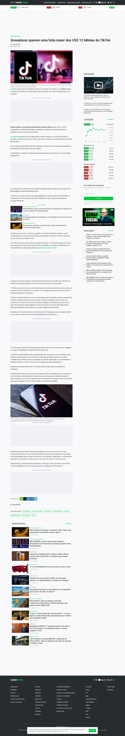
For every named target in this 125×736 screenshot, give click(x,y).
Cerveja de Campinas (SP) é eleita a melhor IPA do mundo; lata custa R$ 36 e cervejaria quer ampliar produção (49, 556)
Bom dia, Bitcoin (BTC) (36, 598)
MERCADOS (38, 690)
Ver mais (110, 230)
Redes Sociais (15, 36)
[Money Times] (21, 2)
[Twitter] (113, 3)
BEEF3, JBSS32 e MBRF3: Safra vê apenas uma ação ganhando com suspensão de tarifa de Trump (99, 272)
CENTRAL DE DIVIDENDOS (63, 696)
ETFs (87, 714)
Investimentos (34, 611)
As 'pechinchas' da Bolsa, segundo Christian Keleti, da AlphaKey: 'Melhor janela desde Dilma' (97, 257)
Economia (26, 215)
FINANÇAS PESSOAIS (40, 702)
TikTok (34, 515)
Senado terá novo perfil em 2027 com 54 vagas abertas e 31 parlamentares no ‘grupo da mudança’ (49, 579)
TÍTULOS (88, 717)
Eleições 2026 (33, 576)
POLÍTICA (37, 708)
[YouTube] (99, 3)
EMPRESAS (38, 693)
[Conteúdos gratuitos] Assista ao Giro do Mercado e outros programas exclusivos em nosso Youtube (97, 97)
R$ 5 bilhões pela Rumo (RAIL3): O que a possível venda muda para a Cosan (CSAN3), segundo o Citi (98, 243)
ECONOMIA (38, 696)
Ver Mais (68, 523)
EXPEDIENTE (13, 690)
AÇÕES (87, 690)
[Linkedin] (102, 3)
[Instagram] (96, 3)
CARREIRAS (38, 711)
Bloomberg (16, 44)
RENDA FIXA (38, 699)
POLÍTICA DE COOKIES (16, 702)
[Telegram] (108, 3)
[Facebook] (94, 2)
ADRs (87, 711)
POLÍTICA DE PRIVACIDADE (17, 699)
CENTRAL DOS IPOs (62, 690)
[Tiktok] (111, 3)
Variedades (33, 552)
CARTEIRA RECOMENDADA (63, 686)
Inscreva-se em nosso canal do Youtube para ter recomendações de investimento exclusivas (98, 104)
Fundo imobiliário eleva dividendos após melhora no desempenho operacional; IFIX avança (99, 265)
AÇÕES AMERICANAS (91, 699)
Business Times (37, 511)
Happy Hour (33, 564)
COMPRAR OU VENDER (62, 702)
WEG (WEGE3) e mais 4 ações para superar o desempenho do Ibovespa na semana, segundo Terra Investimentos (47, 210)
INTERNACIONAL (39, 705)
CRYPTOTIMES (111, 686)
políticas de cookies (62, 731)
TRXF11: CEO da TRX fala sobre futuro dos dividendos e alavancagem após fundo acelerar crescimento (99, 236)
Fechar (92, 730)
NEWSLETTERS (60, 711)
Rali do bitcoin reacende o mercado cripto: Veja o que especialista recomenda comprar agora (44, 226)
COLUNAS (59, 699)
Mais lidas (89, 231)
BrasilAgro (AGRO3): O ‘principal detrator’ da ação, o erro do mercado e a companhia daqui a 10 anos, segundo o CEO (50, 628)
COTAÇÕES (88, 686)
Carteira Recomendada (30, 206)
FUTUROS (88, 708)
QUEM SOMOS (14, 686)
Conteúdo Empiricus (29, 223)
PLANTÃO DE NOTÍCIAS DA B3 (64, 708)
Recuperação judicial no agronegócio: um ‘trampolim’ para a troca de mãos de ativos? (47, 218)
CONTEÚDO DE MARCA (62, 705)
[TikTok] (111, 680)
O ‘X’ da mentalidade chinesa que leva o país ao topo (50, 567)
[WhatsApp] (105, 3)
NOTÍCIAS (37, 686)
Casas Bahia (61, 2)
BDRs (87, 696)
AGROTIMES (110, 690)
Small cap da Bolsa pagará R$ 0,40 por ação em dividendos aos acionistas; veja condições (99, 250)
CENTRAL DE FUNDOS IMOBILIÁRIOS (66, 693)
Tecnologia (25, 515)
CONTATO (12, 693)
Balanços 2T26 (87, 2)
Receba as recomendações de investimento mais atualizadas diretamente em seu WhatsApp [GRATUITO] (98, 111)
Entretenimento (57, 511)
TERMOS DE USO (14, 696)
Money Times (33, 636)
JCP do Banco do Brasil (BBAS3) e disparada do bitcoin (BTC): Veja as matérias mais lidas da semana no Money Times (50, 641)
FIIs (87, 693)
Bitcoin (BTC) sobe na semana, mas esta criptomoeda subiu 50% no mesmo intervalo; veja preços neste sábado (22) (49, 603)
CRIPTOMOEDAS (90, 702)
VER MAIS (110, 119)
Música (67, 511)
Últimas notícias (50, 2)
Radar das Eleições (73, 2)
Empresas (47, 511)
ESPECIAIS (38, 714)
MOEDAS (88, 705)
